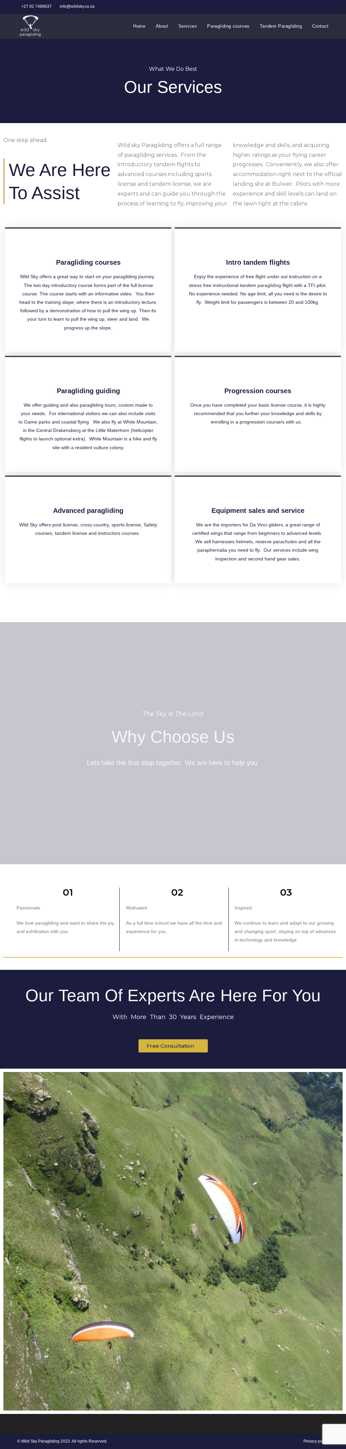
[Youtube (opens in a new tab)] (326, 6)
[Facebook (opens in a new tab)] (311, 6)
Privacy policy (316, 1441)
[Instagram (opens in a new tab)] (319, 6)
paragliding (269, 285)
